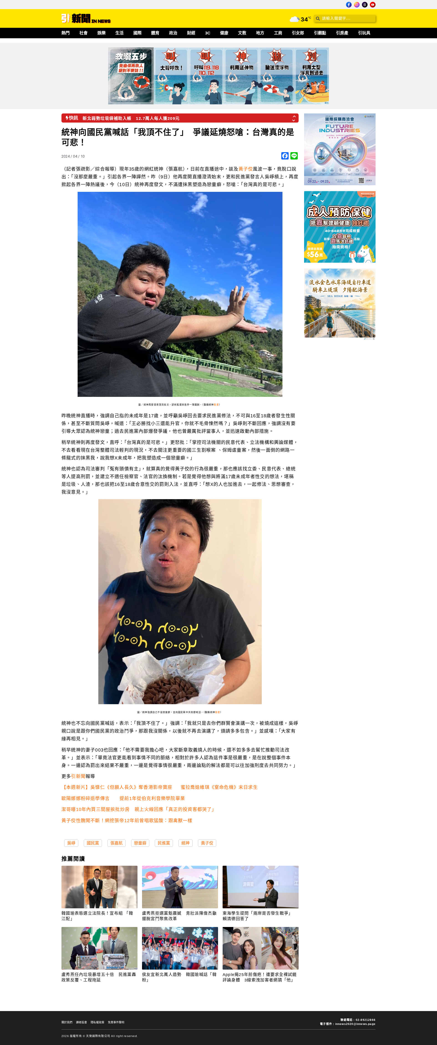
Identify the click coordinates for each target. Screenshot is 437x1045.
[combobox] (345, 18)
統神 (185, 843)
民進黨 (164, 843)
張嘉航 (116, 843)
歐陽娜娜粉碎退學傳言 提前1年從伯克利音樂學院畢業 (123, 798)
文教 (242, 33)
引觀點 (320, 33)
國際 (137, 33)
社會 (83, 33)
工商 (278, 33)
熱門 (65, 33)
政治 (173, 33)
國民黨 (93, 843)
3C (207, 33)
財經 (191, 33)
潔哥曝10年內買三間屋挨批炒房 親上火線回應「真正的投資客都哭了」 (139, 809)
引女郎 (298, 33)
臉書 (216, 404)
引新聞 (78, 776)
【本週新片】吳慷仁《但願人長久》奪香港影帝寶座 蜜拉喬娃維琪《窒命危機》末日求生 (159, 787)
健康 (224, 33)
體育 (155, 33)
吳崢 (71, 843)
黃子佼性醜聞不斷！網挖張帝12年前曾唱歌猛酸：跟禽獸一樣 (127, 820)
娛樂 (101, 33)
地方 (260, 33)
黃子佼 (246, 169)
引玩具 (364, 33)
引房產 (342, 33)
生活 (119, 33)
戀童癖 (140, 843)
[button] (294, 115)
